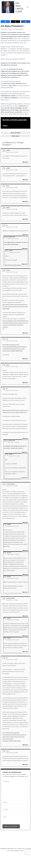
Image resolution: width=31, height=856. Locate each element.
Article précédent (15, 132)
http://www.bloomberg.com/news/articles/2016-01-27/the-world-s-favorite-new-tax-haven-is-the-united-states (15, 306)
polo (7, 185)
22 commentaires (18, 29)
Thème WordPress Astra (17, 850)
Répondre (25, 162)
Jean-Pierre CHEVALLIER (19, 7)
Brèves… (5, 125)
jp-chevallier (11, 237)
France (10, 29)
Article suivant (15, 136)
